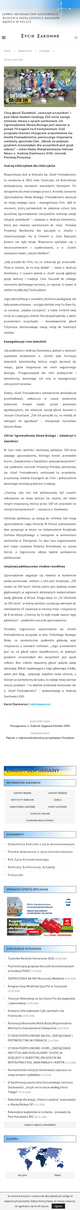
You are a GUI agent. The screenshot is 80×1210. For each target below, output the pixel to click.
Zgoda (58, 1206)
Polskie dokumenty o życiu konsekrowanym (40, 852)
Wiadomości (25, 51)
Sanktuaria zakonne (22, 807)
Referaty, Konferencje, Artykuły (31, 867)
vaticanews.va (40, 704)
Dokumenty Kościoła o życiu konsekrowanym (41, 844)
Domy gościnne (57, 807)
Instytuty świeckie (22, 800)
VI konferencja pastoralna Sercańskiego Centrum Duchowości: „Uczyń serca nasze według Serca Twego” (40, 1087)
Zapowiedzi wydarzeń (23, 949)
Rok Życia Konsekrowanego (28, 859)
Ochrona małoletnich (40, 820)
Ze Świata (44, 51)
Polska (22, 1175)
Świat (57, 1175)
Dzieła (58, 800)
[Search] (76, 37)
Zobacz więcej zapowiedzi (40, 1125)
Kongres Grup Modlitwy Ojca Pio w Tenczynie (37, 986)
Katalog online (40, 814)
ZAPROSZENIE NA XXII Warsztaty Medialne (36, 978)
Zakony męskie (22, 793)
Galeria (12, 1139)
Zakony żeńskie (57, 793)
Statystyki (15, 875)
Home (7, 51)
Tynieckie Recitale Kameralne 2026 (31, 958)
